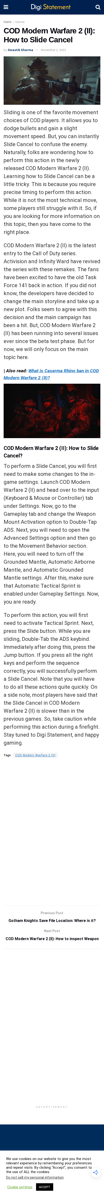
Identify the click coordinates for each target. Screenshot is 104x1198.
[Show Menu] (6, 7)
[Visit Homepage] (52, 7)
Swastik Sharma (20, 50)
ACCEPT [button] (44, 1187)
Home (7, 22)
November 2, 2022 (53, 50)
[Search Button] (98, 7)
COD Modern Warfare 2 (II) (35, 755)
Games (20, 22)
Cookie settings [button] (19, 1187)
